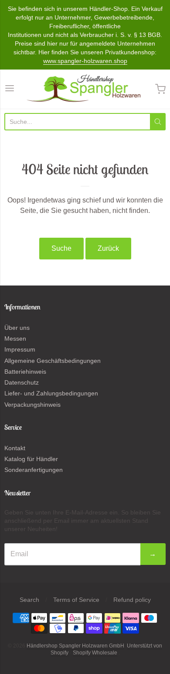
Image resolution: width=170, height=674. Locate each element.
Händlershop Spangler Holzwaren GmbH (75, 646)
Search (29, 599)
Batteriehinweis (25, 371)
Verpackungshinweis (32, 404)
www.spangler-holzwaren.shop (85, 60)
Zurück (108, 248)
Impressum (19, 349)
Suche (61, 248)
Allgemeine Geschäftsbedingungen (52, 360)
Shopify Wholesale (95, 653)
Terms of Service (76, 599)
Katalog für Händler (31, 458)
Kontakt (14, 448)
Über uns (17, 327)
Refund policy (132, 599)
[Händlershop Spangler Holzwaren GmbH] (85, 89)
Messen (15, 338)
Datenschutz (21, 382)
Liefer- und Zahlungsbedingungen (51, 393)
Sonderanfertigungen (33, 469)
